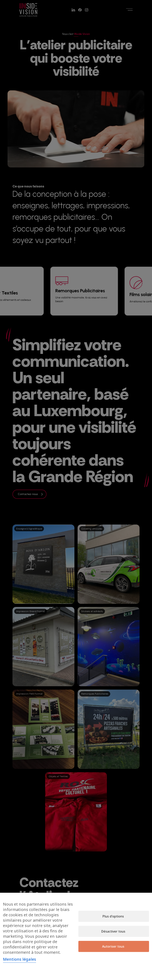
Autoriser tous (113, 946)
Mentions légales (19, 959)
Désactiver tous (113, 931)
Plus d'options (113, 916)
